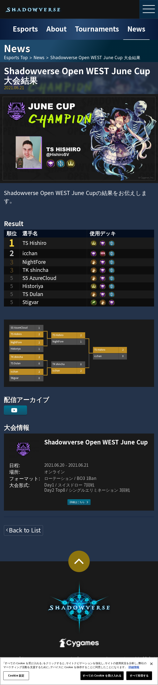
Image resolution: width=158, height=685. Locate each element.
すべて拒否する (139, 675)
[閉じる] (151, 663)
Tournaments (97, 29)
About (56, 29)
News (136, 29)
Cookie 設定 (16, 675)
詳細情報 (134, 667)
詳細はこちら (77, 502)
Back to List (25, 530)
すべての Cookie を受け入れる (102, 675)
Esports (25, 29)
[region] (79, 671)
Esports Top (16, 58)
